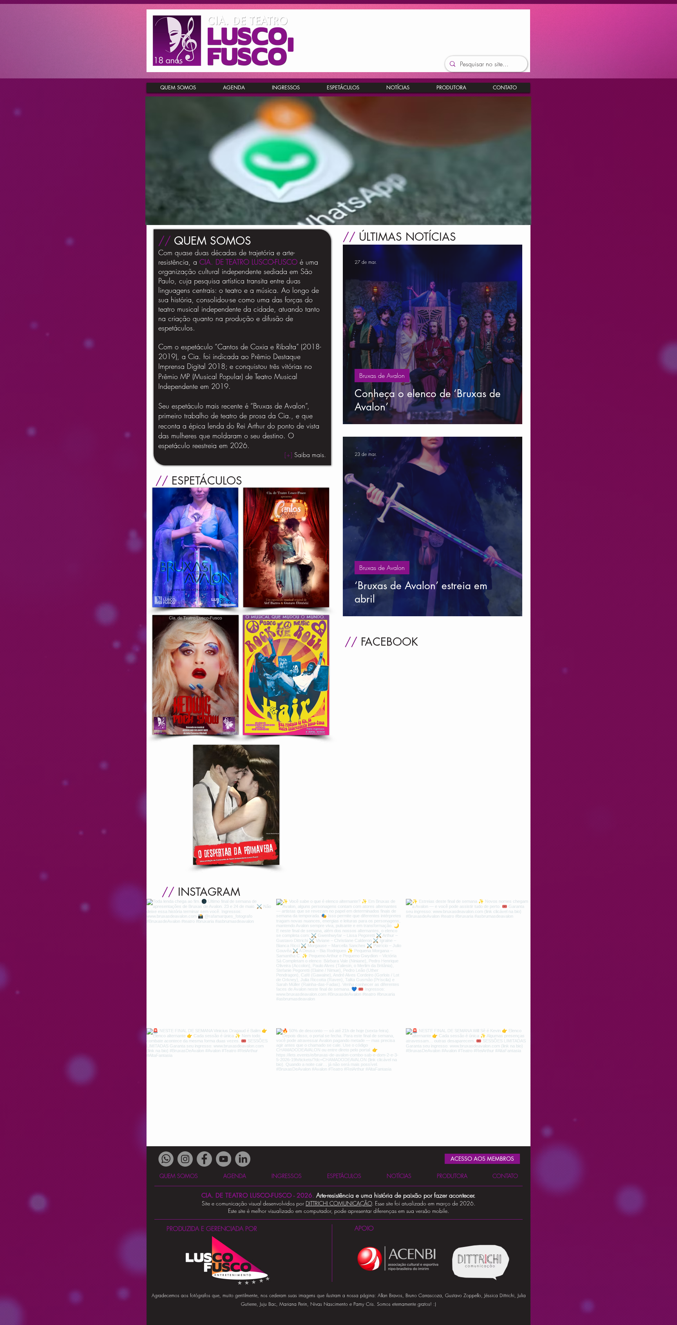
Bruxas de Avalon (382, 375)
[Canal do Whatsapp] (166, 1159)
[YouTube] (223, 1159)
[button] (505, 87)
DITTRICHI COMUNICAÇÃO (339, 1203)
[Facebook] (204, 1159)
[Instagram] (185, 1159)
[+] (305, 454)
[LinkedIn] (242, 1159)
